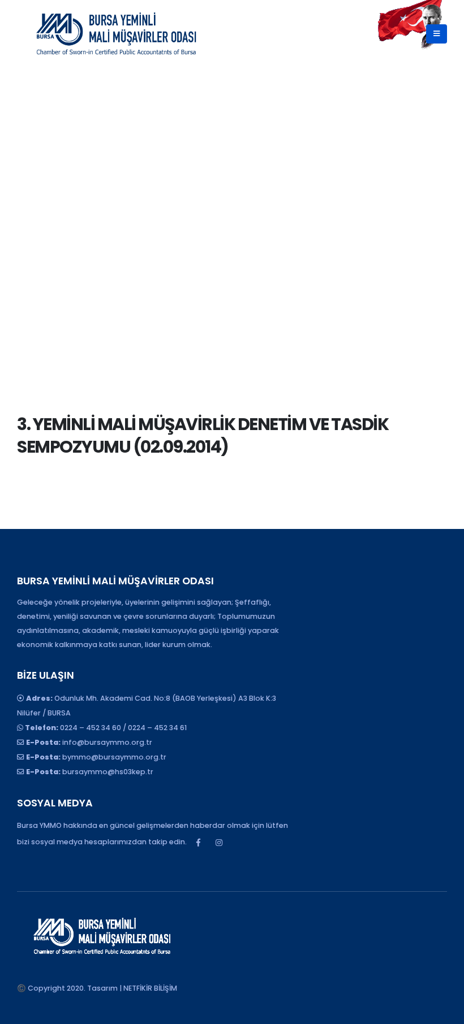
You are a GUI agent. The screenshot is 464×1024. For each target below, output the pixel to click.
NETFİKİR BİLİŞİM (150, 988)
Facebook (198, 842)
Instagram (218, 842)
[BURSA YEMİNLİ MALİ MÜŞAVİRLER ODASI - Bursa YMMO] (116, 34)
